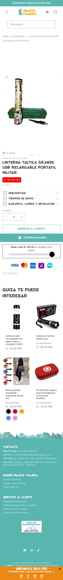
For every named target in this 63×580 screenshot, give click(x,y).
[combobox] (31, 24)
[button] (6, 12)
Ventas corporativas (14, 483)
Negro (8, 411)
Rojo (15, 411)
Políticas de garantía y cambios (20, 505)
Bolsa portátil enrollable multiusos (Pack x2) (15, 394)
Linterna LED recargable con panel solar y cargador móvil (14, 340)
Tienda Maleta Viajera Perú (26, 565)
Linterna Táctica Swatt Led (45, 337)
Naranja (22, 411)
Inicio (5, 36)
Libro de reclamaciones (16, 512)
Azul (8, 418)
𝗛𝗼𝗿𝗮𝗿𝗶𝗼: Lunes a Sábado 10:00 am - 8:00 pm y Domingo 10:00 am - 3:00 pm (29, 463)
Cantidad (6, 210)
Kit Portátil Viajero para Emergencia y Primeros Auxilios (46, 394)
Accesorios (18, 36)
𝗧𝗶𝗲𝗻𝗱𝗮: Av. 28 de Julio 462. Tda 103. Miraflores (30, 458)
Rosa (15, 418)
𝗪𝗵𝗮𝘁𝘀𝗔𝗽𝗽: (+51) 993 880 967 (20, 451)
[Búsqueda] (52, 24)
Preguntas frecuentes (15, 501)
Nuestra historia (12, 479)
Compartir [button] (11, 273)
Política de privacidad (15, 508)
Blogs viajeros (10, 486)
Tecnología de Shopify (48, 565)
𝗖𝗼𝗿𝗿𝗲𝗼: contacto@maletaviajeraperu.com (27, 454)
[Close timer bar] (59, 569)
